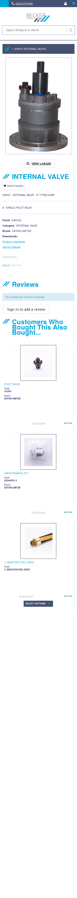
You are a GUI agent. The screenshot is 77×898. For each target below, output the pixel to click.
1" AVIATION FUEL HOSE (19, 562)
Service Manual (12, 247)
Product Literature (14, 241)
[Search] (70, 30)
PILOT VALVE (12, 384)
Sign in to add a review (26, 309)
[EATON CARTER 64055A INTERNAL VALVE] (38, 107)
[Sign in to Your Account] (65, 3)
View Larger (41, 164)
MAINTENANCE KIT (16, 473)
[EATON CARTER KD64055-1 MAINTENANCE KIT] (38, 452)
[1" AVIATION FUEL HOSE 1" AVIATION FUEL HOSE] (38, 541)
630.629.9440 (24, 3)
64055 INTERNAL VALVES (30, 49)
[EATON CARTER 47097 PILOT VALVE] (38, 363)
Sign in (6, 265)
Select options (35, 603)
